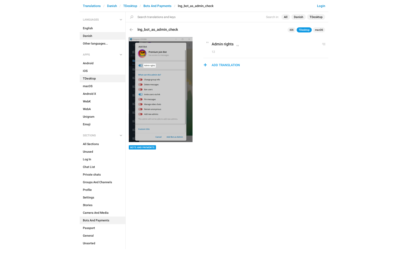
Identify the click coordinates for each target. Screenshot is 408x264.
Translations (92, 6)
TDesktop (130, 6)
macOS (319, 29)
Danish (112, 6)
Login (321, 6)
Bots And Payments (157, 6)
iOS (291, 29)
